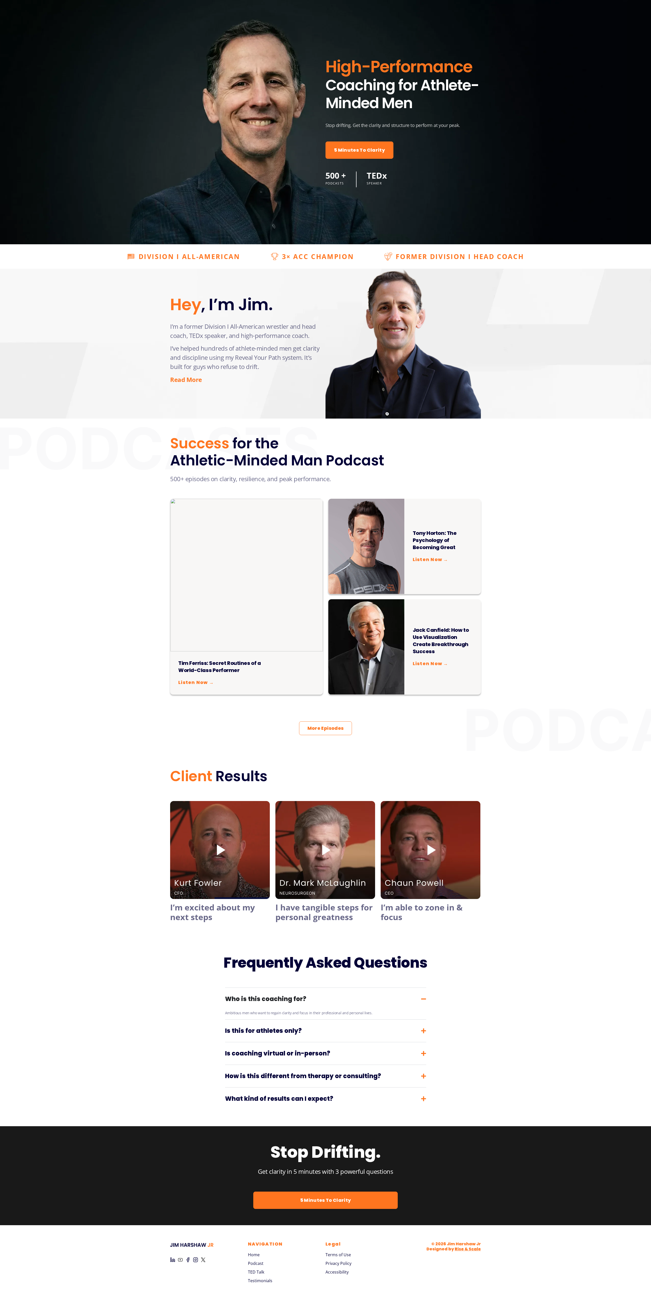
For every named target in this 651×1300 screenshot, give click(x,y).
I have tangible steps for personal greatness (324, 912)
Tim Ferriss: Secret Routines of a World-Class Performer (219, 667)
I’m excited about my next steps (212, 912)
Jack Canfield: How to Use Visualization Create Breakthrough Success (441, 640)
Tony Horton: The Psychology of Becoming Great (435, 540)
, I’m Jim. (221, 304)
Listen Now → (196, 682)
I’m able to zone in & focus (422, 912)
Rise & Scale (468, 1249)
